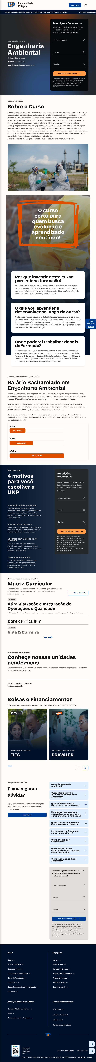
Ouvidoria (11, 992)
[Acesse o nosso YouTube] (59, 1044)
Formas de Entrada (60, 969)
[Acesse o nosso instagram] (42, 1044)
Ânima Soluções (59, 983)
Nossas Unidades (14, 964)
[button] (78, 768)
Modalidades (58, 964)
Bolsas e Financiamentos (62, 974)
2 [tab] (10, 766)
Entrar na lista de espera (67, 73)
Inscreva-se (75, 5)
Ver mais (48, 637)
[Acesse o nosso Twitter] (54, 1044)
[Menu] (85, 5)
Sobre (10, 960)
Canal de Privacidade (64, 550)
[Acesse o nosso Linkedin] (48, 1044)
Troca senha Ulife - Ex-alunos (19, 1018)
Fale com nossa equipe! (67, 919)
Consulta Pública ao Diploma (19, 1009)
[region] (48, 734)
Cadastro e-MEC (14, 969)
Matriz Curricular (79, 593)
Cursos (55, 960)
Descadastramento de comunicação (22, 987)
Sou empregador (59, 987)
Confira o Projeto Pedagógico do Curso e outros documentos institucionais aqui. (41, 139)
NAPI (10, 1014)
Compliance (12, 983)
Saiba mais (81, 1057)
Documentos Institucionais (18, 974)
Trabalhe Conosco (60, 978)
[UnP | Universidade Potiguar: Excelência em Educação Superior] (38, 5)
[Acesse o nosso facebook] (37, 1044)
